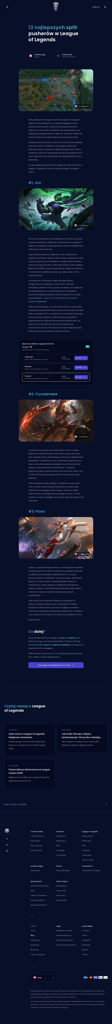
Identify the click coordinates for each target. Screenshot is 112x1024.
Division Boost (87, 836)
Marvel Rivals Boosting (40, 886)
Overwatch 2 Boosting (91, 870)
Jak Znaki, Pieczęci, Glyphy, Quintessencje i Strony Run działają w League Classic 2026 (82, 735)
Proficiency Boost (38, 900)
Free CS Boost (36, 845)
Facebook (86, 945)
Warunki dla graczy (64, 935)
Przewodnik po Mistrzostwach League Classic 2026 (29, 771)
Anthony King (40, 55)
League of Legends (66, 638)
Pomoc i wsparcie (38, 954)
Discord (85, 950)
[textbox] (44, 977)
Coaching (60, 850)
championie (56, 123)
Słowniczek (35, 940)
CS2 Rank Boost (37, 836)
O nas (33, 930)
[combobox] (44, 977)
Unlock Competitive (39, 895)
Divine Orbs (60, 895)
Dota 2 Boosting (62, 870)
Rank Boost (60, 836)
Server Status (36, 850)
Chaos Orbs (61, 890)
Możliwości (35, 945)
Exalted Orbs (61, 900)
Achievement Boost (39, 905)
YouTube (85, 930)
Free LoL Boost (88, 860)
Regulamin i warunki (64, 930)
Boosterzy (35, 950)
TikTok (84, 935)
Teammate (61, 855)
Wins (58, 845)
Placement (35, 841)
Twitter (85, 954)
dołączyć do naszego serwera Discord (64, 653)
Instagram (86, 940)
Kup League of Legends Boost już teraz (54, 665)
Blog (6, 804)
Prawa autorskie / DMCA (66, 945)
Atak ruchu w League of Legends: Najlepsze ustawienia (27, 735)
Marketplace (61, 886)
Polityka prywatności (64, 940)
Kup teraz (81, 358)
